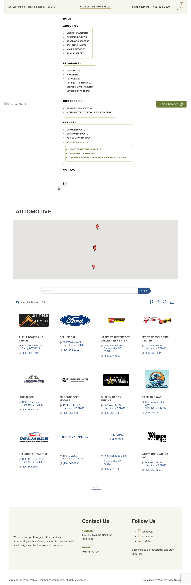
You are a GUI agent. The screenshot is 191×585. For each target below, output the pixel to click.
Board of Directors (78, 41)
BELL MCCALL (68, 337)
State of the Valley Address (86, 149)
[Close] (65, 184)
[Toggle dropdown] (79, 26)
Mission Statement (77, 33)
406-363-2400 (161, 6)
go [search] (145, 290)
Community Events (77, 134)
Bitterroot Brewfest (82, 153)
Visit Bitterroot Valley (95, 7)
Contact (70, 169)
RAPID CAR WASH (152, 397)
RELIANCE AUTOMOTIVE (33, 454)
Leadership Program (78, 91)
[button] (94, 249)
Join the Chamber (77, 45)
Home (67, 18)
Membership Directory (79, 108)
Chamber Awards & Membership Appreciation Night (98, 157)
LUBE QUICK (26, 397)
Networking (73, 79)
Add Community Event (79, 138)
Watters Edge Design (170, 579)
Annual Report (75, 53)
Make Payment (140, 6)
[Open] (59, 189)
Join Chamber (169, 104)
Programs (72, 75)
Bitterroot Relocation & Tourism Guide (89, 112)
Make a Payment (76, 49)
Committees (73, 70)
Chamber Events (76, 130)
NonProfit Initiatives (79, 83)
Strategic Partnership (80, 87)
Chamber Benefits (77, 37)
